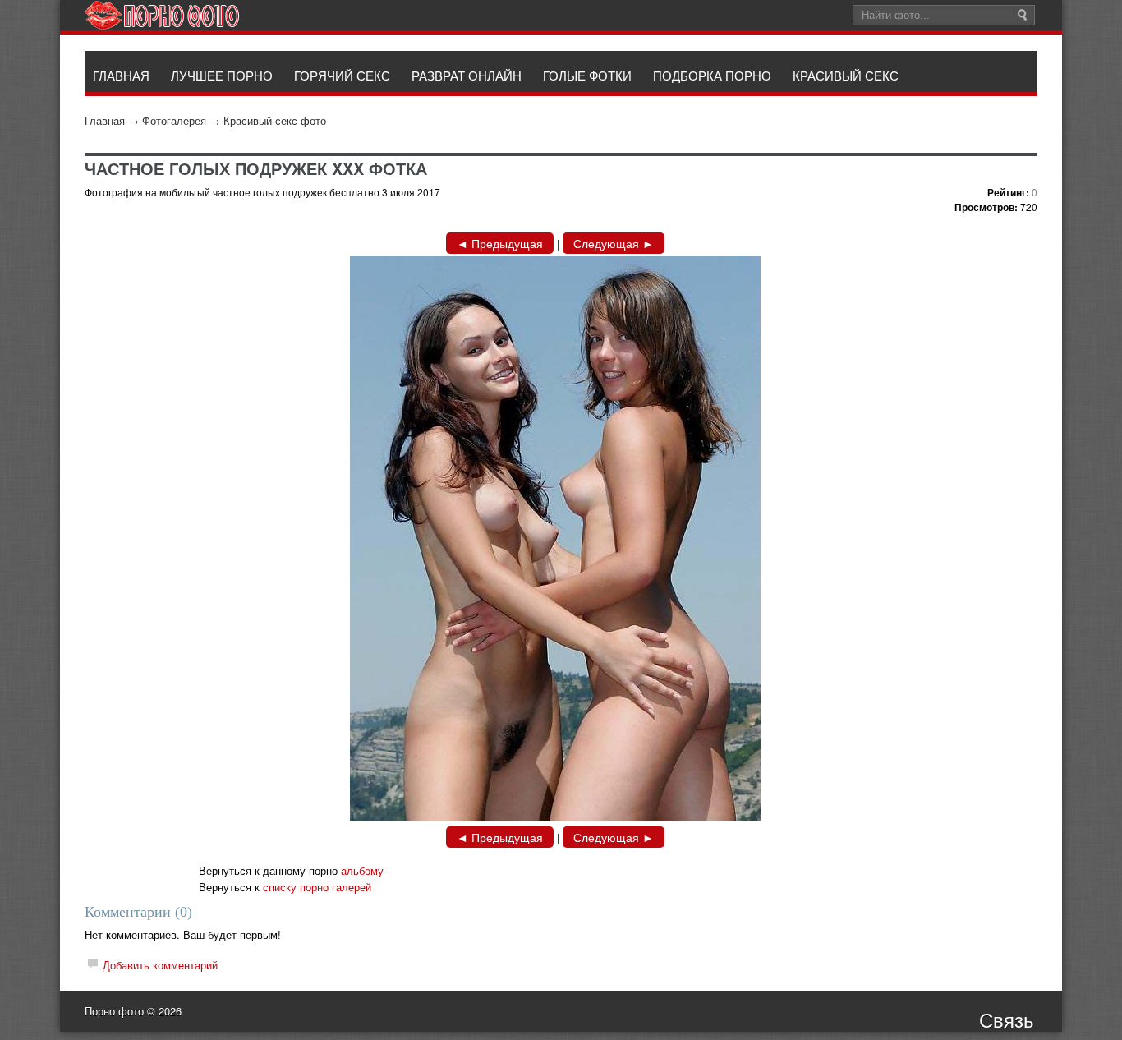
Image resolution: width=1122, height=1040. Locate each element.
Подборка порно (712, 75)
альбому (362, 870)
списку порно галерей (317, 887)
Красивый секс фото (274, 120)
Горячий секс (342, 75)
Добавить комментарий (160, 965)
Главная (105, 120)
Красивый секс (846, 75)
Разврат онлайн (467, 75)
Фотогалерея (174, 120)
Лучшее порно (222, 75)
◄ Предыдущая (500, 243)
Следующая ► (613, 243)
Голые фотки (587, 75)
